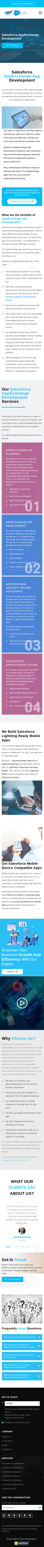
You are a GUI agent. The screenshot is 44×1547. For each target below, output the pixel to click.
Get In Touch (12, 46)
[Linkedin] (14, 1515)
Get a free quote (12, 1279)
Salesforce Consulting (12, 1480)
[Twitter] (9, 1515)
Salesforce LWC (10, 1489)
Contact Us (12, 972)
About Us (7, 1437)
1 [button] (8, 1247)
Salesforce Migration (12, 1476)
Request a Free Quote (21, 201)
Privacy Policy (12, 1539)
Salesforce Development (13, 1468)
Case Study (8, 1441)
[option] (22, 1222)
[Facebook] (4, 1515)
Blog (5, 1445)
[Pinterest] (25, 1515)
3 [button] (16, 1247)
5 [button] (23, 1247)
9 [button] (37, 1247)
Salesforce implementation (14, 1463)
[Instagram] (19, 1515)
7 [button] (30, 1247)
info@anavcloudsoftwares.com (15, 1160)
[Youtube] (30, 1515)
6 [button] (26, 1247)
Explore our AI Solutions (23, 4)
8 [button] (33, 1247)
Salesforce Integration (12, 1472)
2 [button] (12, 1247)
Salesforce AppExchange (13, 1484)
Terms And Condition (27, 1539)
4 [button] (19, 1247)
